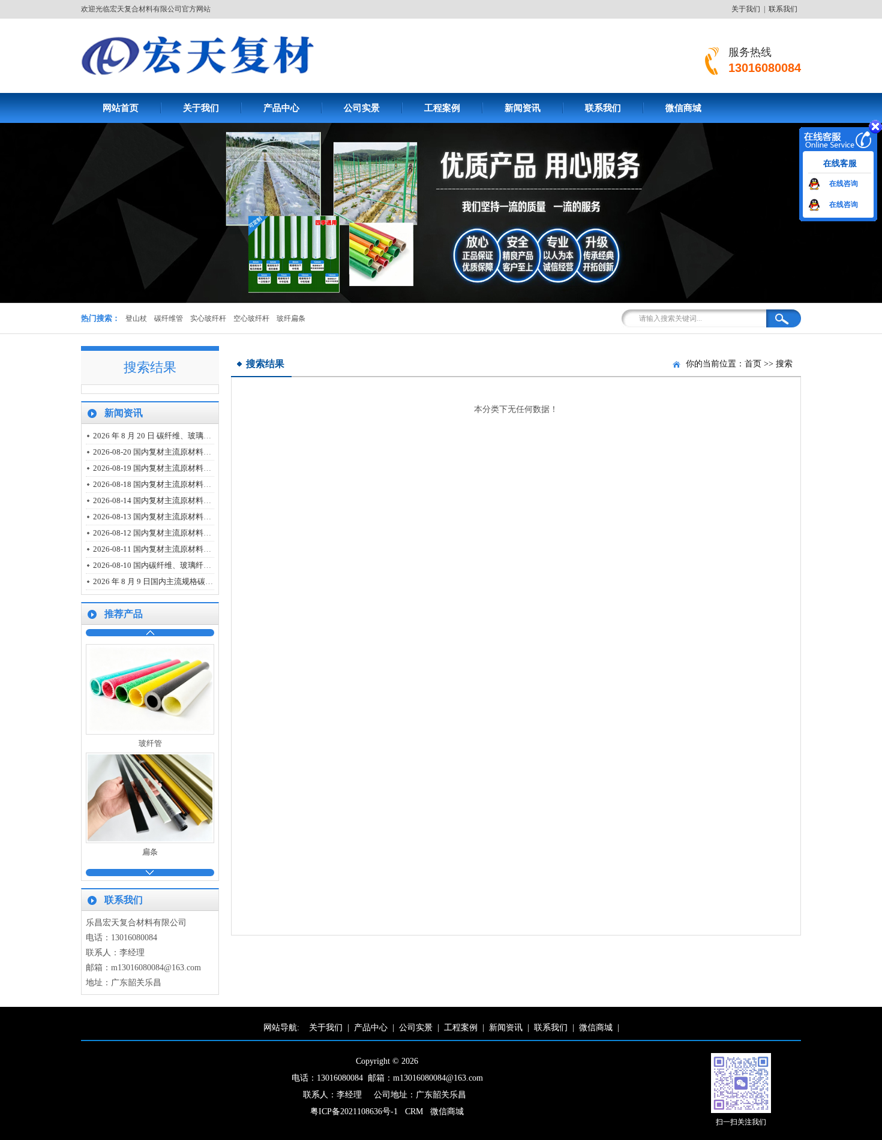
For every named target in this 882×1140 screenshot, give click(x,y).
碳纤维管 (168, 318)
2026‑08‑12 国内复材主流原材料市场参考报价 (171, 532)
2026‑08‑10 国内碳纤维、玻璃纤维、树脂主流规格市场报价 (195, 565)
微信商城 (683, 108)
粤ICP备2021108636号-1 (354, 1111)
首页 (753, 363)
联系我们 (783, 9)
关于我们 (745, 9)
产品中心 (281, 108)
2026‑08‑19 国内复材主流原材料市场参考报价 (171, 468)
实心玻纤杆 (208, 318)
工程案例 (442, 108)
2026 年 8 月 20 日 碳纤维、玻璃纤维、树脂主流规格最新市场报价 (206, 435)
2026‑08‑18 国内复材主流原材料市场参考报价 (171, 484)
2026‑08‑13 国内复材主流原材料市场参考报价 (171, 516)
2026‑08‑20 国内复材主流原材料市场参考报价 (171, 451)
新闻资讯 (523, 108)
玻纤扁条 (291, 318)
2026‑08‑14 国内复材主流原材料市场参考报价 (171, 500)
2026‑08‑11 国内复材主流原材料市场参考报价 (171, 549)
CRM (414, 1111)
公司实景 (362, 108)
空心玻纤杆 (251, 318)
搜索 (784, 363)
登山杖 (136, 318)
